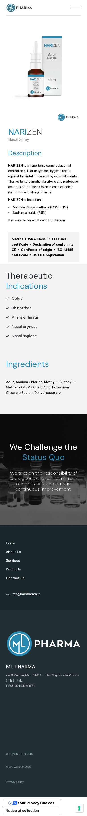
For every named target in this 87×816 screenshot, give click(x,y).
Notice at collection (22, 810)
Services (13, 560)
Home (10, 543)
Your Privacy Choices (35, 803)
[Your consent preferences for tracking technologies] (79, 808)
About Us (13, 552)
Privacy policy (15, 782)
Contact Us (15, 578)
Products (13, 569)
